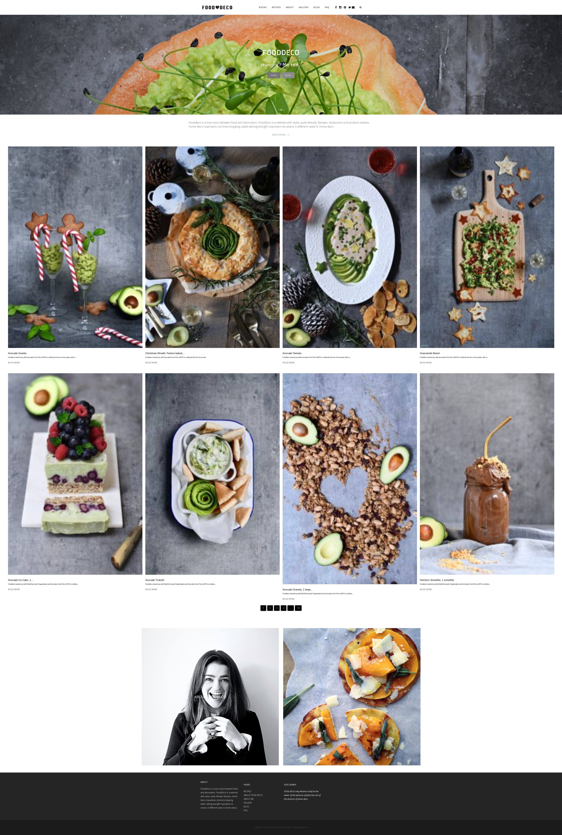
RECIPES (247, 791)
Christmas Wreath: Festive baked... (164, 353)
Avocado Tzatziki (154, 580)
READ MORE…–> (281, 134)
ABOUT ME (249, 799)
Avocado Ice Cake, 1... (20, 580)
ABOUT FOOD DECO (253, 795)
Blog (288, 75)
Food (274, 75)
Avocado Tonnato (292, 353)
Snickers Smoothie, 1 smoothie (437, 580)
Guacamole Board (430, 353)
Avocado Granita (17, 353)
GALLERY (248, 802)
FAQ (245, 810)
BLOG (246, 806)
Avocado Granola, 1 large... (298, 589)
